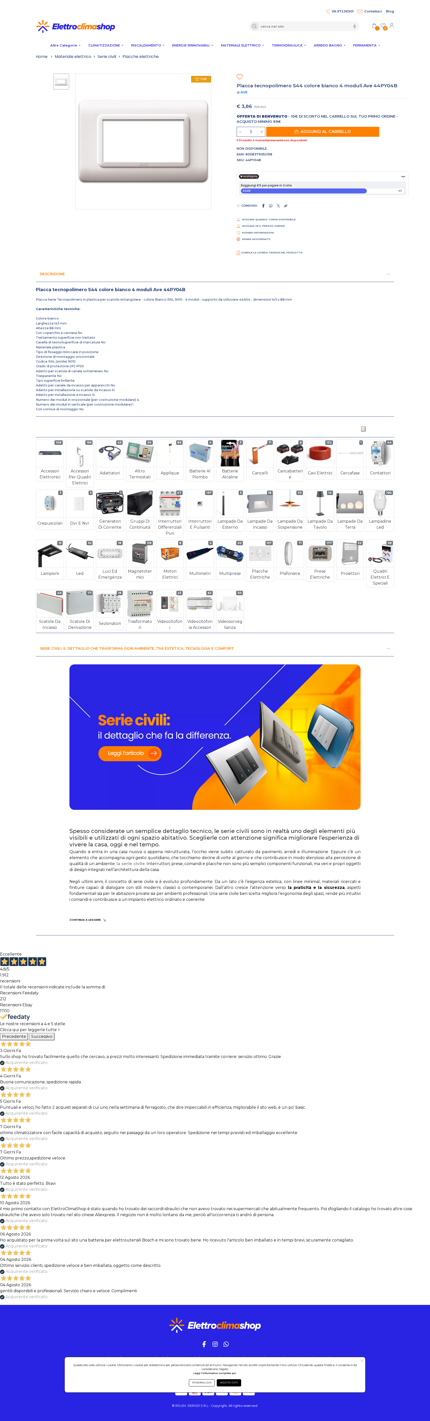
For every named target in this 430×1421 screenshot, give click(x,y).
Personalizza (202, 1382)
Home (42, 56)
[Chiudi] (363, 428)
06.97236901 (343, 11)
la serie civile (130, 863)
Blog (390, 11)
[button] (322, 132)
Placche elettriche (140, 56)
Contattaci (373, 11)
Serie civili (107, 56)
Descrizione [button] (52, 274)
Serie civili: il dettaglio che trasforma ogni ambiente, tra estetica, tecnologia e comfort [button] (137, 648)
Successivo (42, 1036)
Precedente (14, 1036)
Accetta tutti (229, 1382)
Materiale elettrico (73, 56)
